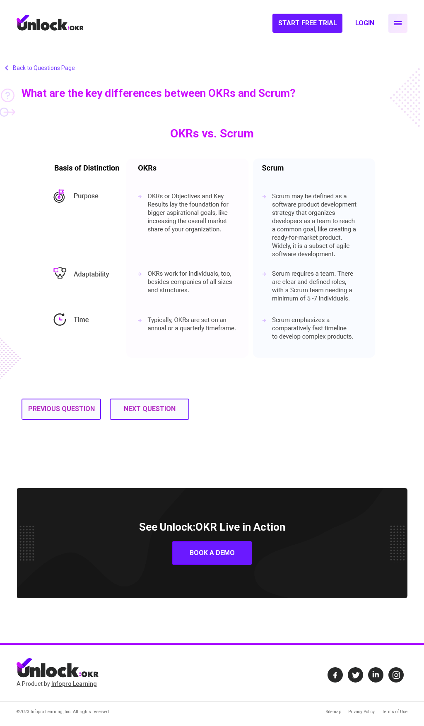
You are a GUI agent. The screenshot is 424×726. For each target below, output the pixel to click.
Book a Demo (212, 553)
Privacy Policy (361, 711)
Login (364, 23)
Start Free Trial (307, 23)
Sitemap (333, 711)
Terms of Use (394, 711)
